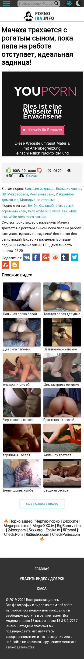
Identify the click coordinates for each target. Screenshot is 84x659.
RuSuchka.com (37, 534)
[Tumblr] (65, 257)
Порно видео (20, 521)
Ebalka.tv (53, 530)
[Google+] (45, 257)
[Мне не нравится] (39, 170)
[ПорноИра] (42, 14)
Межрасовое (17, 194)
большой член (50, 205)
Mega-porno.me (16, 526)
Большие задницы (39, 189)
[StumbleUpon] (5, 265)
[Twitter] (74, 257)
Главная (42, 569)
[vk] (26, 257)
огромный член (14, 211)
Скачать (32, 176)
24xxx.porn (17, 530)
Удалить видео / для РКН (42, 579)
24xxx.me (70, 521)
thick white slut (39, 211)
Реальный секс (42, 194)
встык (69, 205)
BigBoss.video (69, 526)
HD (4, 194)
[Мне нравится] (8, 170)
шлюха (40, 217)
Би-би (33, 205)
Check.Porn (13, 534)
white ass (59, 211)
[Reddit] (55, 257)
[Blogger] (15, 265)
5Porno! (69, 530)
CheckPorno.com (66, 534)
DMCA (42, 589)
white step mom (21, 217)
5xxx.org (35, 530)
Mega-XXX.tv (43, 526)
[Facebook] (36, 257)
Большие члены (68, 189)
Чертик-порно (47, 521)
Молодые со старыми (37, 200)
